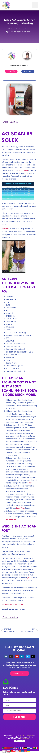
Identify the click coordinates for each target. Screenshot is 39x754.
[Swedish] (22, 751)
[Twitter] (28, 656)
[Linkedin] (22, 656)
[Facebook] (6, 656)
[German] (25, 748)
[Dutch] (11, 748)
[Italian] (36, 748)
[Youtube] (17, 656)
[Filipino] (17, 748)
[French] (22, 748)
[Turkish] (25, 751)
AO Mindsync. (11, 519)
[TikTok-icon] (33, 656)
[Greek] (28, 748)
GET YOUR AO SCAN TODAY (12, 605)
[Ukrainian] (28, 751)
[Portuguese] (11, 751)
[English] (14, 748)
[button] (35, 5)
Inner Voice (20, 508)
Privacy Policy (20, 741)
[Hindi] (34, 748)
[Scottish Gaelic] (17, 751)
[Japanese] (3, 751)
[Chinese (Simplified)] (5, 748)
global (29, 578)
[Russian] (14, 751)
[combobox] (5, 711)
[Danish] (8, 748)
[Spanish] (20, 751)
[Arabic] (3, 748)
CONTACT (5, 229)
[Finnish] (20, 748)
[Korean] (5, 751)
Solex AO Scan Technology (20, 32)
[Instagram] (11, 656)
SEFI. (30, 483)
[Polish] (8, 751)
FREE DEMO (23, 170)
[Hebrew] (31, 748)
